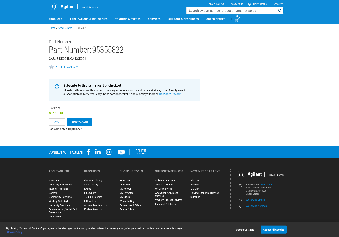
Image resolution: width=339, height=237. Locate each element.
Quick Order (126, 184)
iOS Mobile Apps (93, 209)
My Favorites (126, 192)
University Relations (59, 205)
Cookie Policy (14, 232)
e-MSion (194, 188)
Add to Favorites (65, 67)
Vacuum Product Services (168, 199)
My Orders (125, 197)
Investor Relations (58, 188)
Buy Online (125, 180)
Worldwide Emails (255, 199)
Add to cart (79, 122)
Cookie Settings (245, 229)
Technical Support (164, 184)
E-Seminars (90, 192)
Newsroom (54, 180)
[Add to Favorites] (51, 67)
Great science (56, 216)
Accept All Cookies (273, 229)
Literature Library (93, 180)
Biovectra (195, 184)
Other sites (266, 184)
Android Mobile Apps (95, 205)
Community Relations (60, 197)
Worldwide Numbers (256, 205)
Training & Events (128, 19)
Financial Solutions (165, 204)
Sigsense (195, 197)
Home (52, 27)
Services (154, 19)
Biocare (194, 180)
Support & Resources (183, 19)
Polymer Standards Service (204, 192)
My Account (126, 188)
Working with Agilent (60, 201)
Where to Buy (127, 201)
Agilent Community (165, 180)
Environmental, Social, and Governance (63, 211)
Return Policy (127, 209)
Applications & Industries (89, 19)
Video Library (91, 184)
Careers (53, 192)
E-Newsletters (91, 201)
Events (87, 188)
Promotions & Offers (130, 205)
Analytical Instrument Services (166, 194)
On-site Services (163, 188)
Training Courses (93, 197)
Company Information (60, 184)
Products (55, 19)
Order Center (216, 19)
